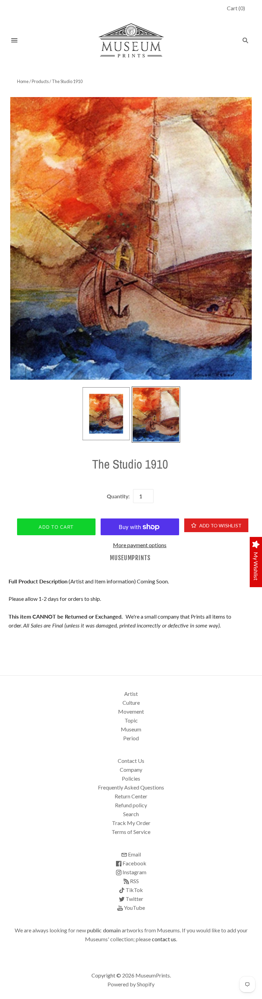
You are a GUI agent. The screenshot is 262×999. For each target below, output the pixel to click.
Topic (131, 720)
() (236, 8)
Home (23, 81)
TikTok (134, 890)
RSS (134, 881)
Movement (131, 711)
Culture (131, 702)
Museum (131, 729)
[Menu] (14, 40)
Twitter (134, 898)
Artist (131, 693)
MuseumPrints (130, 558)
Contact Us (131, 760)
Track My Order (131, 823)
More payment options (139, 545)
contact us (164, 939)
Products (40, 81)
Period (131, 738)
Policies (131, 778)
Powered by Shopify (131, 984)
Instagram (133, 872)
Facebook (133, 863)
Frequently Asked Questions (131, 787)
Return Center (131, 796)
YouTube (134, 907)
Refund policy (131, 805)
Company (131, 769)
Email (134, 854)
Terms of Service (131, 831)
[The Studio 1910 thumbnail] (106, 414)
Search (131, 814)
